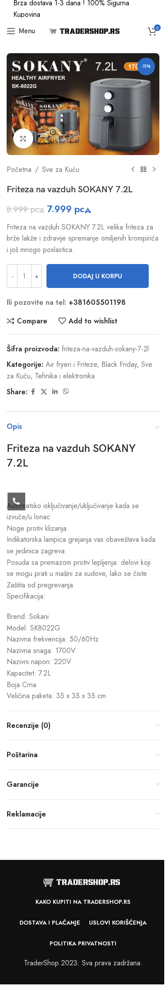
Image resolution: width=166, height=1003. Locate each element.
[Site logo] (83, 30)
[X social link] (44, 392)
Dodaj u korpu (97, 276)
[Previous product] (132, 169)
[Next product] (154, 169)
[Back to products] (143, 169)
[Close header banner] (155, 9)
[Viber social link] (66, 392)
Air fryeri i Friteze (71, 364)
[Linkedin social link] (55, 392)
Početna (19, 169)
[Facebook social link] (32, 392)
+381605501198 (97, 302)
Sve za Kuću (60, 169)
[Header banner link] (83, 9)
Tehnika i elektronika (65, 376)
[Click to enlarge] (23, 138)
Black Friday (119, 364)
